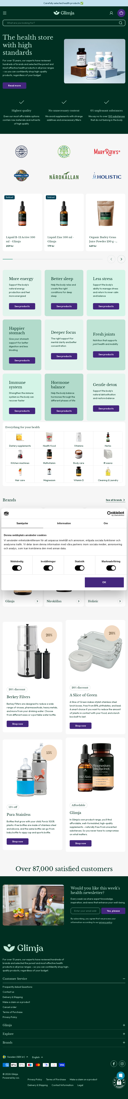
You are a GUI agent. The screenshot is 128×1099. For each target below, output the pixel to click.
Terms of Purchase (56, 1079)
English (36, 1057)
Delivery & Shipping (38, 1085)
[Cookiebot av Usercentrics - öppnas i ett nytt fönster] (109, 513)
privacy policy (105, 922)
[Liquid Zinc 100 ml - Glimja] (64, 213)
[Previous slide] (111, 259)
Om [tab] (106, 523)
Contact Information (63, 1085)
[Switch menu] (5, 13)
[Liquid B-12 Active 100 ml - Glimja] (22, 213)
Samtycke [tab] (22, 523)
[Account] (111, 13)
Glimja (14, 1074)
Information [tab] (64, 523)
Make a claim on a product (83, 1079)
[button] (119, 1082)
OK (104, 582)
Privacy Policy (35, 1079)
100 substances (116, 116)
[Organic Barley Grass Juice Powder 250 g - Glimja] (105, 213)
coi (17, 1077)
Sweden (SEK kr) (16, 1056)
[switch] (48, 568)
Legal (80, 1085)
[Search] (121, 23)
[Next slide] (121, 259)
